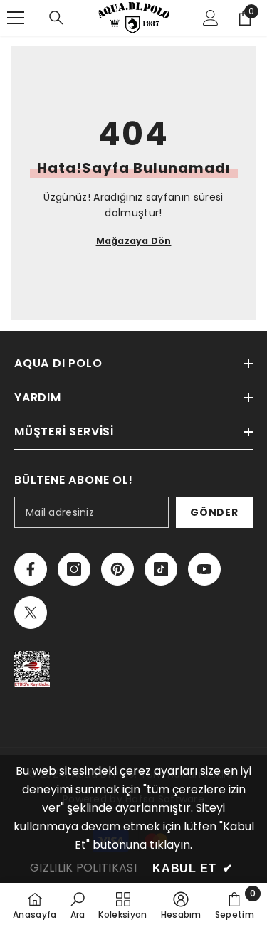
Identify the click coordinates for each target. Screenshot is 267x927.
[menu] (15, 17)
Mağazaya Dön (134, 241)
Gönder (214, 512)
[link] (78, 905)
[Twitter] (30, 612)
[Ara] (56, 17)
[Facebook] (30, 569)
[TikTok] (161, 569)
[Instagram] (74, 569)
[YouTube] (204, 569)
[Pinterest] (117, 569)
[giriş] (211, 18)
